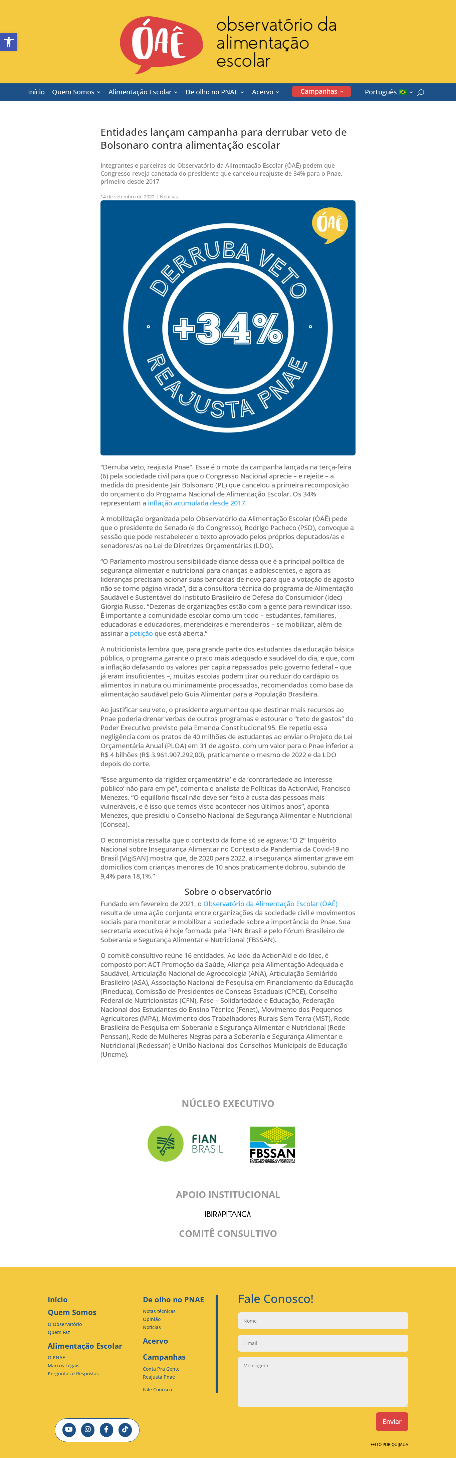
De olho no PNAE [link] (212, 93)
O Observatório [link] (65, 1324)
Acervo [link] (262, 93)
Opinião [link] (152, 1319)
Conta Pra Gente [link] (161, 1369)
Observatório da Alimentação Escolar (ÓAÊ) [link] (269, 903)
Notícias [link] (169, 196)
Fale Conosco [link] (157, 1389)
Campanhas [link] (318, 92)
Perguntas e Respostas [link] (73, 1373)
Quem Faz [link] (59, 1332)
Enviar (392, 1421)
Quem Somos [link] (73, 93)
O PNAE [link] (56, 1357)
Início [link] (36, 93)
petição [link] (140, 633)
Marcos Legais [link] (63, 1365)
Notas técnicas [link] (159, 1311)
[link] (8, 42)
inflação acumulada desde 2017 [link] (195, 502)
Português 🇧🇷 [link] (386, 93)
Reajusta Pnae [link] (159, 1377)
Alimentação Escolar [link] (140, 93)
